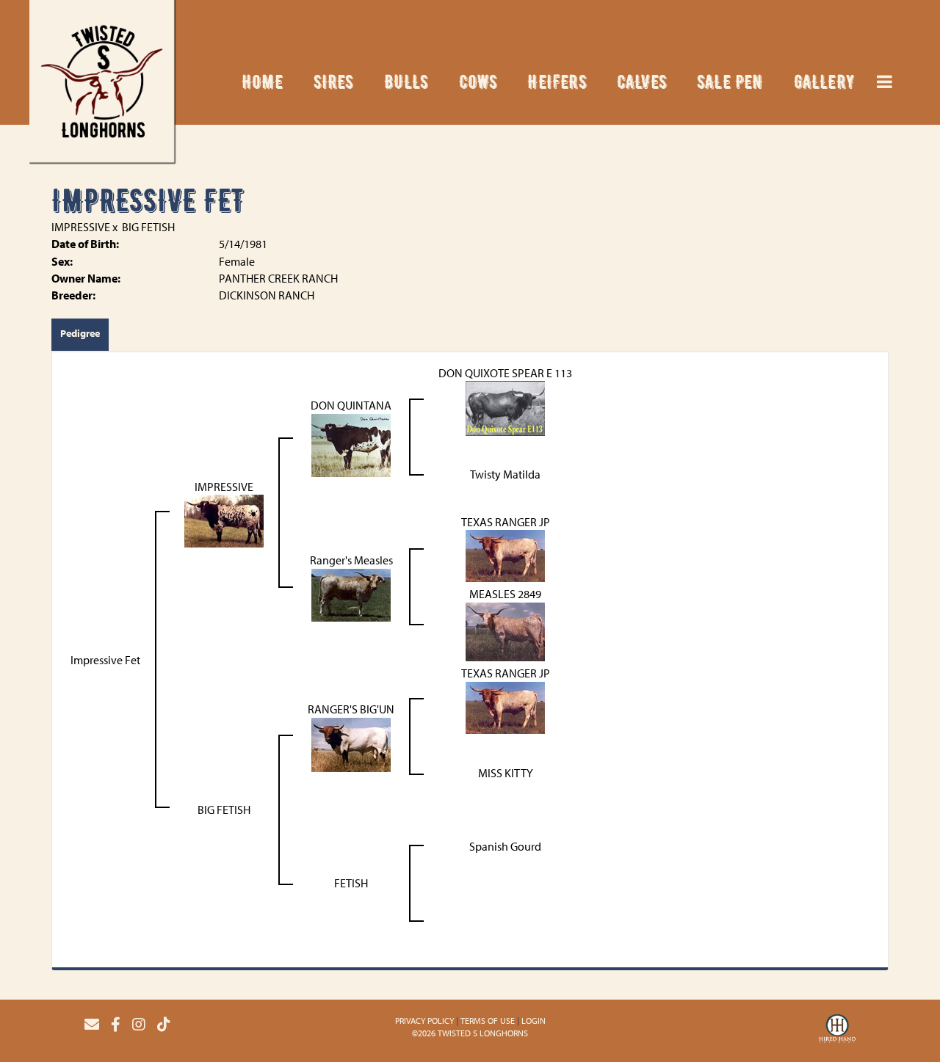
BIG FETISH (148, 226)
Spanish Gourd (505, 846)
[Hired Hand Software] (837, 1030)
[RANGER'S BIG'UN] (351, 743)
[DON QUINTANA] (351, 444)
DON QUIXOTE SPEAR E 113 (505, 372)
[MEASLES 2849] (505, 630)
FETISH (351, 883)
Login (533, 1020)
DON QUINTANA (351, 405)
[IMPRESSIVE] (224, 519)
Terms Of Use (487, 1020)
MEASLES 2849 (505, 593)
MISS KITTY (505, 772)
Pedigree (80, 333)
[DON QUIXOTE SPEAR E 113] (505, 407)
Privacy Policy (424, 1020)
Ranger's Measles (351, 560)
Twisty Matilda (505, 474)
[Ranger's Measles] (351, 593)
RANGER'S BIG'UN (351, 709)
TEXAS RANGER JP (505, 521)
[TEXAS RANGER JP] (505, 555)
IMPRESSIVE (80, 226)
